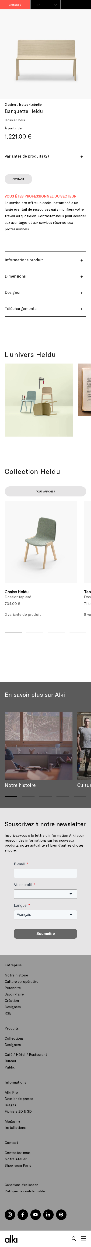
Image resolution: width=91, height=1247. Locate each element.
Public (10, 1067)
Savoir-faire (14, 994)
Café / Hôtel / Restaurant (26, 1054)
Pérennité (13, 988)
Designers (13, 1007)
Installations (15, 1127)
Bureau (10, 1061)
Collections (14, 1038)
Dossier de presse (19, 1098)
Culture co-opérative (21, 981)
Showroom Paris (18, 1165)
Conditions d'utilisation (21, 1185)
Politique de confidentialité (25, 1191)
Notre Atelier (16, 1159)
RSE (8, 1013)
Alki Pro (11, 1092)
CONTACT (18, 179)
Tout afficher (45, 491)
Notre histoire (16, 975)
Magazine (12, 1121)
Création (12, 1000)
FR (37, 5)
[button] (74, 1238)
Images (10, 1105)
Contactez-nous (18, 1152)
